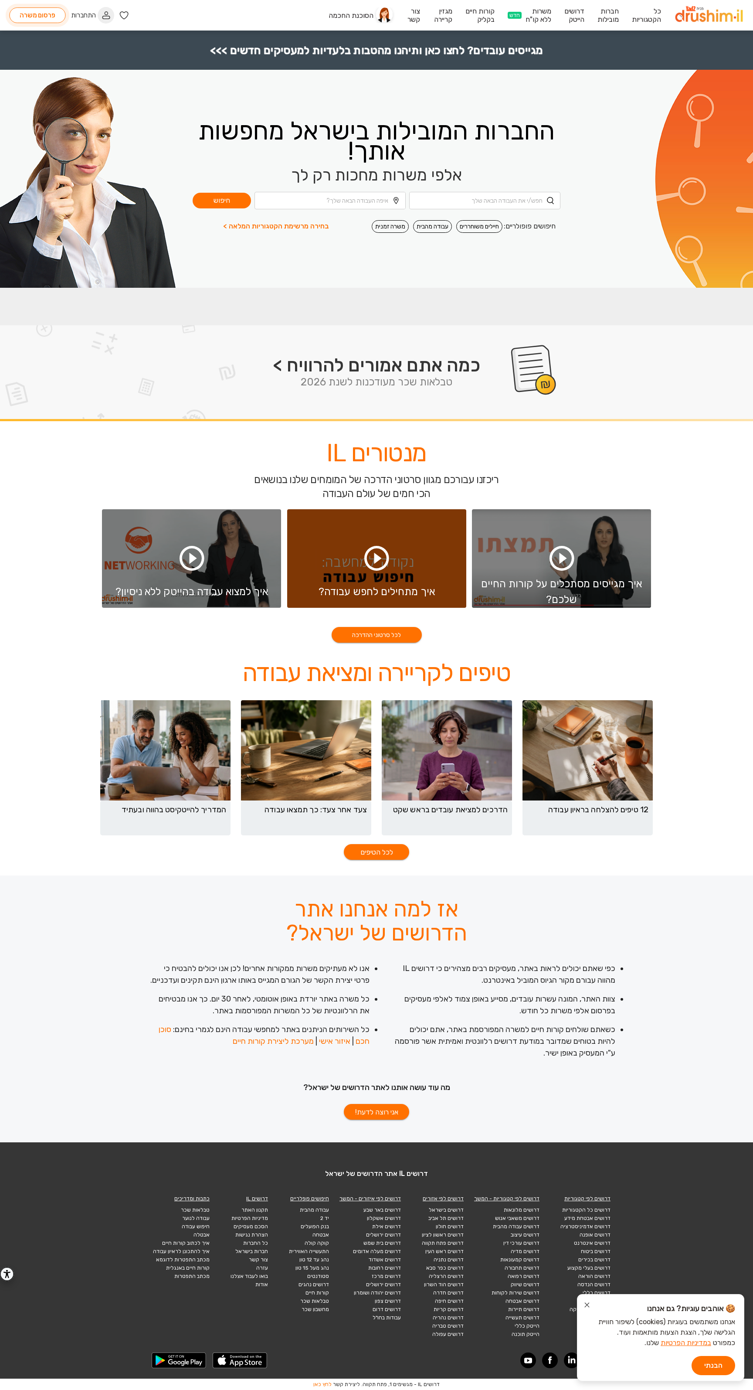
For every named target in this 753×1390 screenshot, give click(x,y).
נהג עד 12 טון (314, 1260)
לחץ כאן (322, 1384)
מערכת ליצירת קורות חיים (273, 1041)
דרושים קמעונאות (519, 1260)
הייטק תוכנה (525, 1334)
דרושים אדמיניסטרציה (585, 1226)
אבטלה (201, 1235)
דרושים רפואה (523, 1276)
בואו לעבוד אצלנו (249, 1276)
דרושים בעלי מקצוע (589, 1268)
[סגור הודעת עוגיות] (587, 1306)
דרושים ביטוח (596, 1251)
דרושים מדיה (525, 1251)
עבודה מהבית (432, 226)
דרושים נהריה (448, 1318)
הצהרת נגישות (251, 1235)
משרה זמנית (390, 226)
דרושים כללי (597, 1293)
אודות (261, 1284)
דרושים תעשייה (522, 1318)
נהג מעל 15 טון (312, 1268)
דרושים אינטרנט (592, 1243)
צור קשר (258, 1260)
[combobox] (485, 200)
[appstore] (240, 1360)
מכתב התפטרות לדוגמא (183, 1260)
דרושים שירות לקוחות (515, 1293)
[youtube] (528, 1360)
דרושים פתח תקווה (443, 1243)
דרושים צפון (388, 1301)
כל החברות (255, 1243)
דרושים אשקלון (384, 1218)
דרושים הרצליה (446, 1276)
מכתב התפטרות (192, 1276)
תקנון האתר (254, 1210)
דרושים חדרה (448, 1293)
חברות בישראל (251, 1251)
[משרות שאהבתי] (124, 15)
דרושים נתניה (449, 1260)
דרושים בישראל (446, 1210)
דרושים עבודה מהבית (516, 1226)
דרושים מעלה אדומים (377, 1251)
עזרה (262, 1268)
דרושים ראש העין (444, 1251)
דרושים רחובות (384, 1268)
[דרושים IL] (709, 15)
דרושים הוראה (594, 1276)
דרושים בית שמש (382, 1243)
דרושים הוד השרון (444, 1284)
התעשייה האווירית (309, 1251)
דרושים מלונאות (521, 1210)
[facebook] (550, 1360)
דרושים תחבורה (522, 1268)
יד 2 (324, 1218)
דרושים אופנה (595, 1235)
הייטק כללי (527, 1326)
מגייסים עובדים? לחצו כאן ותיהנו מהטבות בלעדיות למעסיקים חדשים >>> (376, 50)
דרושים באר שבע (382, 1210)
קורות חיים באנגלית (188, 1268)
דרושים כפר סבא (445, 1268)
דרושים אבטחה (522, 1301)
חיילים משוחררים (479, 226)
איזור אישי (334, 1041)
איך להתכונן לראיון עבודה (181, 1251)
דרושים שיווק (525, 1284)
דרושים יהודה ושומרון (377, 1293)
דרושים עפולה (448, 1334)
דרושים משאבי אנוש (517, 1218)
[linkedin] (572, 1360)
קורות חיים (317, 1293)
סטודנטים (318, 1276)
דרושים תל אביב (446, 1218)
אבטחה (320, 1235)
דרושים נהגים (313, 1284)
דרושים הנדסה (594, 1284)
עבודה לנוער (196, 1218)
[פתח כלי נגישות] (7, 1274)
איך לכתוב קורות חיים (186, 1243)
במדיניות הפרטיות (686, 1343)
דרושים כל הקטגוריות (586, 1210)
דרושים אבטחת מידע (587, 1218)
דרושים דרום (387, 1309)
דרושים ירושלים (383, 1235)
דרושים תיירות (523, 1309)
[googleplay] (179, 1360)
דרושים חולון (450, 1226)
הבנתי (713, 1365)
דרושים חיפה (449, 1301)
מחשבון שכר (315, 1309)
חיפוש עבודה (196, 1226)
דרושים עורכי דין (521, 1243)
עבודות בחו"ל (387, 1318)
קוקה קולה (317, 1243)
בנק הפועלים (315, 1226)
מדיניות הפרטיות (249, 1218)
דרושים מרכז (386, 1276)
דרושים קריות (449, 1309)
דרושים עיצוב (525, 1235)
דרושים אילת (386, 1226)
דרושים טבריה (448, 1326)
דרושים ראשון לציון (443, 1235)
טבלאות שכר (314, 1301)
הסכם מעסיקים (251, 1226)
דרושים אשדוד (385, 1260)
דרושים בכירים (594, 1260)
